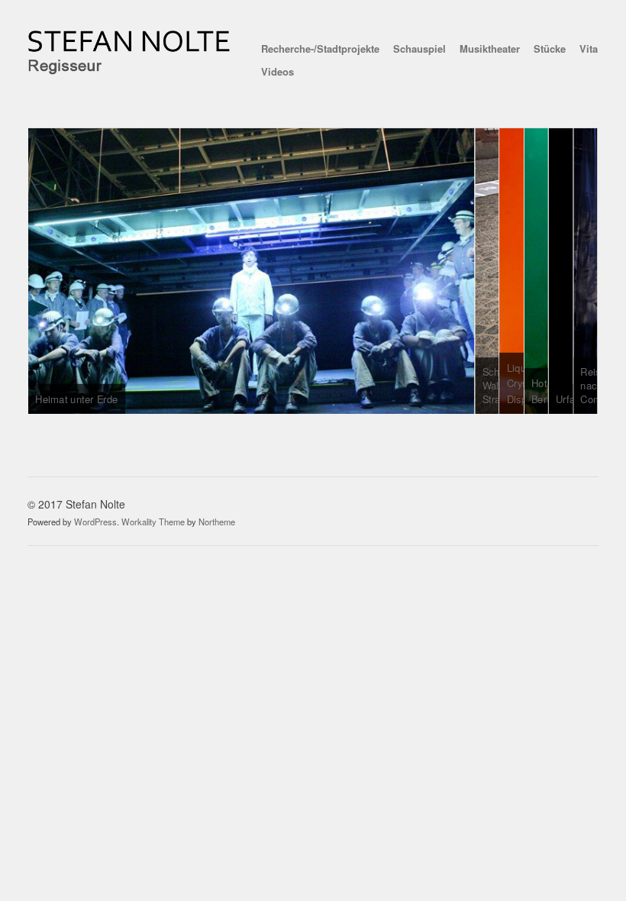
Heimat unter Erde (77, 399)
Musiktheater (490, 48)
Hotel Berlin (544, 390)
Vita (588, 48)
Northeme (216, 521)
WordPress (95, 521)
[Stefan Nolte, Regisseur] (129, 70)
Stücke (550, 48)
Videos (277, 71)
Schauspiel (419, 48)
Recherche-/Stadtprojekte (320, 48)
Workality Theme (153, 521)
